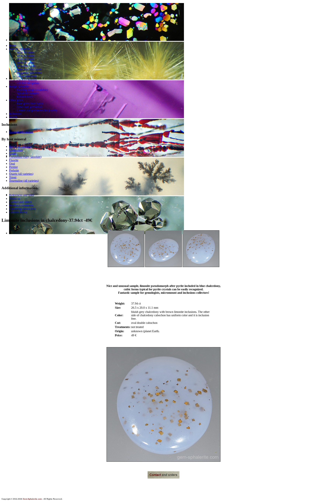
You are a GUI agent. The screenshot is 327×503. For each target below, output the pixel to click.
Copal (12, 153)
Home (12, 45)
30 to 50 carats (25, 62)
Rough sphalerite (19, 86)
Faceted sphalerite (19, 49)
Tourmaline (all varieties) (24, 180)
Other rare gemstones (29, 107)
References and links (21, 195)
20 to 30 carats (25, 59)
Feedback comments (21, 205)
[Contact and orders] (163, 477)
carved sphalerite (27, 76)
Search (13, 117)
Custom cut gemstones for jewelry (37, 110)
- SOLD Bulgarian (28, 83)
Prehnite (14, 170)
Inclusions (15, 113)
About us (14, 198)
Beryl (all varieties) (20, 146)
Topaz (12, 177)
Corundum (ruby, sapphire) (25, 156)
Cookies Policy (18, 212)
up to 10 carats (25, 52)
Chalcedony (16, 150)
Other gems (16, 100)
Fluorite (13, 160)
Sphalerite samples (28, 93)
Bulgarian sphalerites (29, 72)
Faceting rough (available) (32, 89)
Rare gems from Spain (30, 103)
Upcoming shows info (22, 208)
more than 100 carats (29, 69)
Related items (25, 96)
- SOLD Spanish (27, 79)
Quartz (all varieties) (21, 173)
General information (21, 131)
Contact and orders (20, 202)
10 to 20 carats (25, 55)
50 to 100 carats (26, 66)
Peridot (13, 167)
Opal (12, 163)
